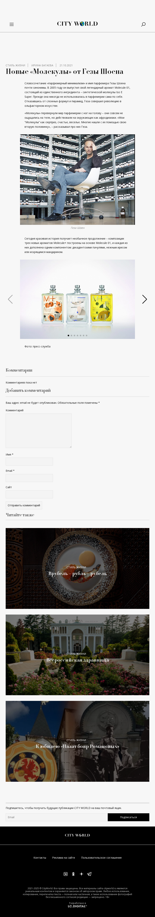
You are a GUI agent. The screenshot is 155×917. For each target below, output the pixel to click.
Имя (9, 454)
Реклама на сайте (63, 857)
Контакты (39, 857)
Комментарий (14, 410)
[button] (68, 335)
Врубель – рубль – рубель (77, 573)
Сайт (9, 487)
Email (10, 470)
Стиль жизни (15, 65)
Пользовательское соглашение (101, 857)
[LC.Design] (77, 906)
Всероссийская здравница (77, 660)
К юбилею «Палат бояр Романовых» (77, 746)
